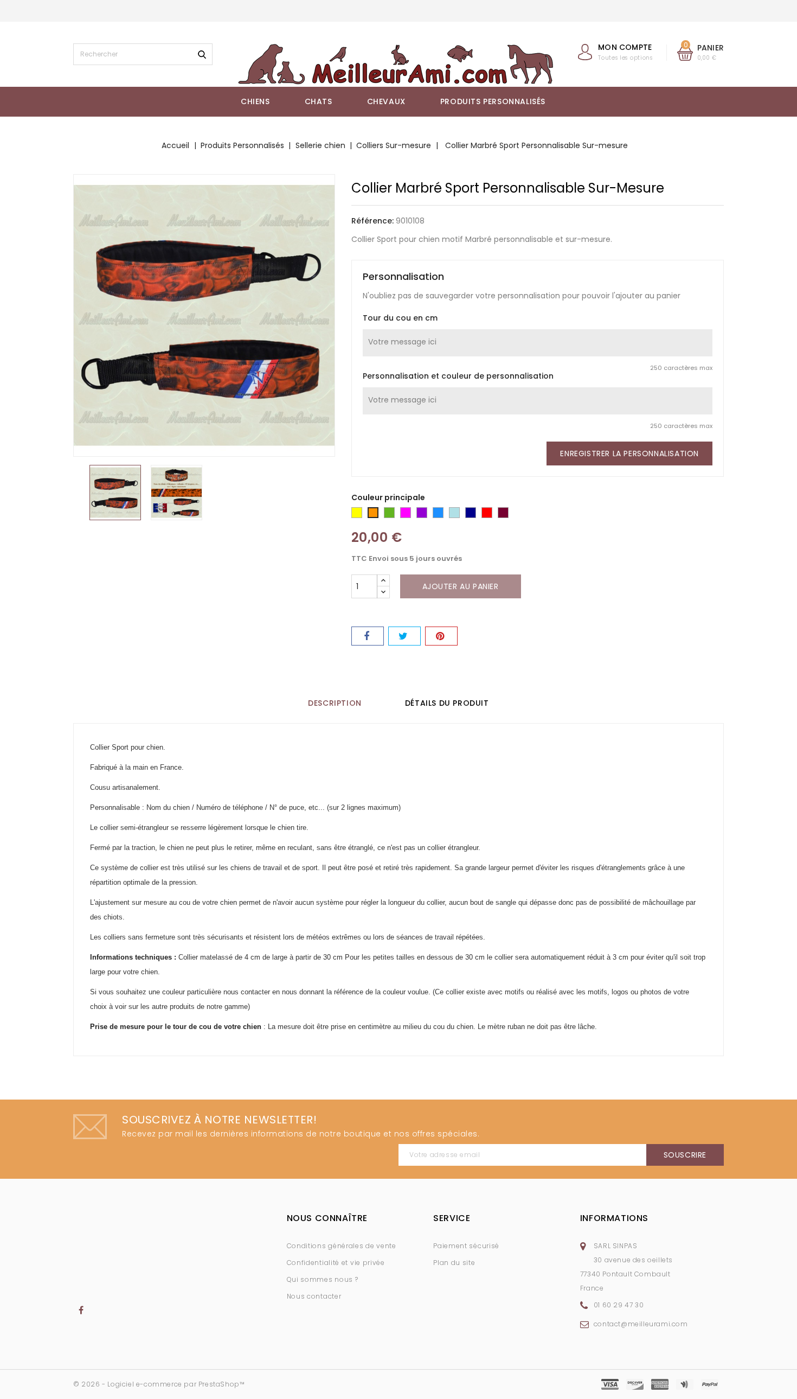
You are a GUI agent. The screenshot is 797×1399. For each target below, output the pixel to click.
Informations (614, 1218)
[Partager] (367, 636)
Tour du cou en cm (400, 317)
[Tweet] (404, 636)
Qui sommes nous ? (322, 1279)
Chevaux (386, 101)
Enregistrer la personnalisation (629, 453)
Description (335, 703)
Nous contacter (314, 1296)
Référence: (372, 220)
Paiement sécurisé (466, 1245)
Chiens (255, 101)
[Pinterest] (441, 636)
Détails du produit (447, 703)
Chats (318, 101)
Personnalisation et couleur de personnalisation (458, 375)
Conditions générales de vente (341, 1245)
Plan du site (454, 1262)
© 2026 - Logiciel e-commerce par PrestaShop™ (159, 1384)
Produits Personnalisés (492, 101)
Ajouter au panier (460, 586)
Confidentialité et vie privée (336, 1262)
